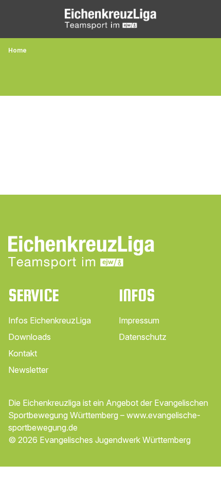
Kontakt (22, 353)
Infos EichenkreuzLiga (49, 320)
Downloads (29, 337)
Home (17, 50)
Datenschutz (143, 337)
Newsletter (28, 370)
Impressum (139, 320)
